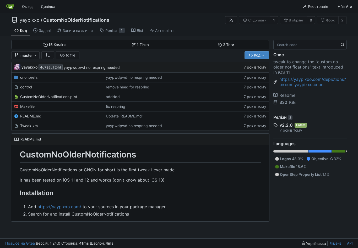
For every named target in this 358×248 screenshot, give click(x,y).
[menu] (314, 243)
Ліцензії (336, 243)
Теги (228, 44)
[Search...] (342, 44)
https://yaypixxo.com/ (59, 206)
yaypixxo (30, 20)
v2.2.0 (286, 125)
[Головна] (10, 6)
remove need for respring (127, 87)
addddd (113, 96)
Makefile (27, 106)
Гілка (143, 44)
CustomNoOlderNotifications (76, 20)
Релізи (282, 117)
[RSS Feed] (231, 20)
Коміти (57, 44)
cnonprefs (28, 77)
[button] (47, 55)
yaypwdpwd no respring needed (92, 67)
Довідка (48, 6)
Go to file (67, 55)
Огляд (27, 6)
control (26, 87)
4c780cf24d (50, 67)
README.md (30, 116)
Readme (287, 95)
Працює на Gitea (20, 243)
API (350, 243)
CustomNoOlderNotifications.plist (48, 96)
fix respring (115, 106)
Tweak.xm (29, 125)
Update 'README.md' (124, 116)
